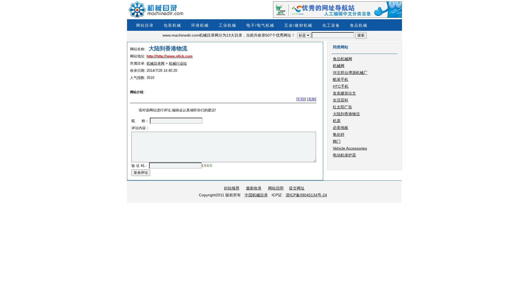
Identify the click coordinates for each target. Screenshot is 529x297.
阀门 (337, 141)
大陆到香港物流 (346, 114)
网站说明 (276, 188)
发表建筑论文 (344, 93)
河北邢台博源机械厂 (350, 72)
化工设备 (331, 25)
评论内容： (140, 128)
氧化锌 (338, 134)
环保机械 (200, 25)
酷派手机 (340, 79)
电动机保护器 (344, 155)
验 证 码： (139, 166)
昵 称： (140, 121)
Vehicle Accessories (350, 148)
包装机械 (172, 25)
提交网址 (296, 188)
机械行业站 (178, 63)
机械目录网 (155, 63)
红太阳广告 (342, 107)
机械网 (338, 66)
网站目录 (145, 25)
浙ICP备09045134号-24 (306, 195)
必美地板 (340, 127)
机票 (337, 121)
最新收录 (253, 188)
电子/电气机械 (260, 25)
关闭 (311, 99)
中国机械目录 (256, 195)
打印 (301, 99)
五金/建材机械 (298, 25)
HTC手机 (341, 86)
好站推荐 (231, 188)
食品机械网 (342, 59)
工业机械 (227, 25)
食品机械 (359, 25)
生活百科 (340, 100)
